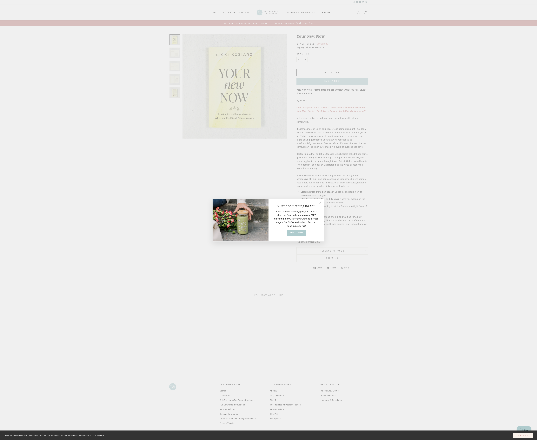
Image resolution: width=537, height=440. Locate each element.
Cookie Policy (58, 435)
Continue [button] (523, 435)
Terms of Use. (99, 435)
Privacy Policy (72, 435)
